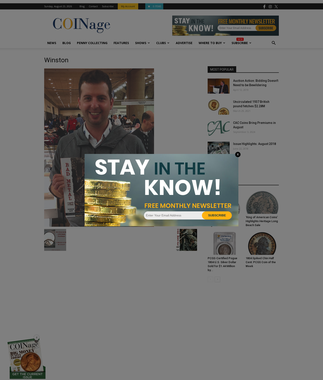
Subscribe (217, 215)
